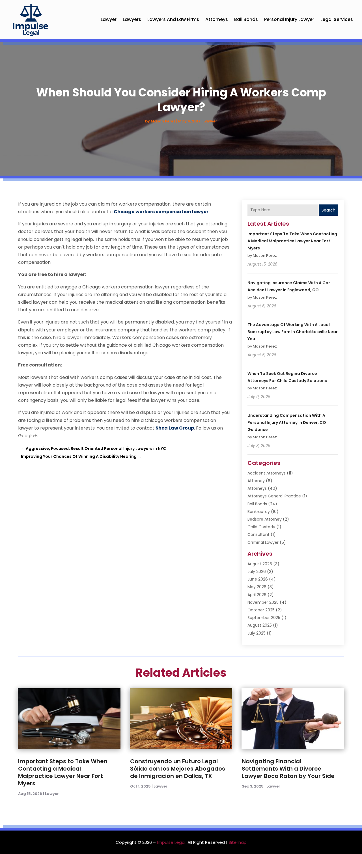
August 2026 (259, 564)
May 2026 (256, 587)
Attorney (256, 481)
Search (328, 210)
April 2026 (256, 595)
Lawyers (132, 19)
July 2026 (256, 571)
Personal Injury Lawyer (289, 19)
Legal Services (336, 19)
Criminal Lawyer (263, 542)
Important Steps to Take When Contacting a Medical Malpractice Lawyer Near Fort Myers (292, 241)
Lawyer (109, 19)
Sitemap (238, 842)
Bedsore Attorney (264, 519)
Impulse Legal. (171, 842)
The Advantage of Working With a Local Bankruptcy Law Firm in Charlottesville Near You (292, 332)
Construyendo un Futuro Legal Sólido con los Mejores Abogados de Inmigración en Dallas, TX (177, 768)
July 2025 (256, 633)
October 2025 (261, 610)
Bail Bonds (246, 19)
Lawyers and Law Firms (173, 19)
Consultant (258, 534)
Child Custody (261, 527)
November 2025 (263, 602)
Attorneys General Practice (274, 496)
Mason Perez (163, 121)
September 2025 (263, 617)
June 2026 (257, 579)
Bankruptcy (258, 511)
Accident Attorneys (266, 473)
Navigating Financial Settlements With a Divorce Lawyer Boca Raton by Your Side (288, 768)
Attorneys (216, 19)
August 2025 (259, 625)
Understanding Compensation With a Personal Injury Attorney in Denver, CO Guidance (286, 422)
